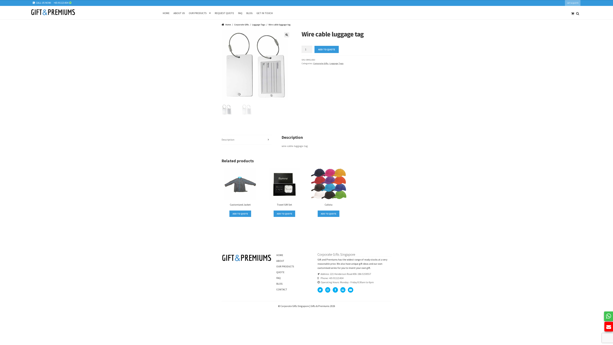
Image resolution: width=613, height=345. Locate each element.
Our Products (198, 13)
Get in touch (265, 13)
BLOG (279, 283)
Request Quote (224, 13)
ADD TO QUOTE (326, 49)
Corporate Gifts (241, 24)
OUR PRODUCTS (285, 266)
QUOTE (280, 272)
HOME (279, 255)
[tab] (247, 140)
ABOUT (280, 260)
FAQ (278, 278)
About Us (179, 13)
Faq (240, 13)
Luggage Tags (258, 24)
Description (228, 139)
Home (166, 13)
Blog (249, 13)
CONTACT (281, 289)
